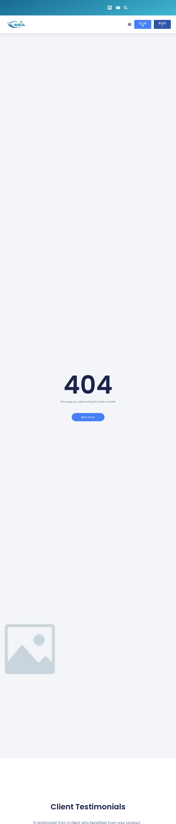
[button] (130, 24)
